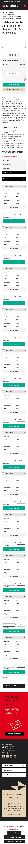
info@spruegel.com (10, 753)
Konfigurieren (14, 833)
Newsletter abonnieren (14, 733)
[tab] (14, 168)
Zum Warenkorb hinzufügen (14, 686)
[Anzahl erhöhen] (10, 74)
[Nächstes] (25, 47)
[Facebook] (3, 756)
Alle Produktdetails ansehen (9, 156)
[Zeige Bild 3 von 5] (15, 55)
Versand (17, 797)
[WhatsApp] (15, 756)
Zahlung (11, 797)
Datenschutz (18, 794)
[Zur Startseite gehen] (10, 5)
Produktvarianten (7, 172)
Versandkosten (11, 806)
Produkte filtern (7, 179)
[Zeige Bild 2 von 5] (12, 55)
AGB (13, 794)
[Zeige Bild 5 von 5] (18, 55)
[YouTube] (11, 756)
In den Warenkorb (14, 84)
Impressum (7, 794)
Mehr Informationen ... (14, 829)
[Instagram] (7, 756)
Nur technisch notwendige (14, 837)
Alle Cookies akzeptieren (14, 841)
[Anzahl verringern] (4, 74)
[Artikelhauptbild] (14, 47)
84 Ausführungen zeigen (14, 89)
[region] (14, 47)
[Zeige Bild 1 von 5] (9, 55)
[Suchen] (25, 6)
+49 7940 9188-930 (10, 750)
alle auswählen (8, 682)
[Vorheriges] (3, 47)
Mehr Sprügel (8, 770)
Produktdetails (6, 160)
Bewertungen (6, 164)
